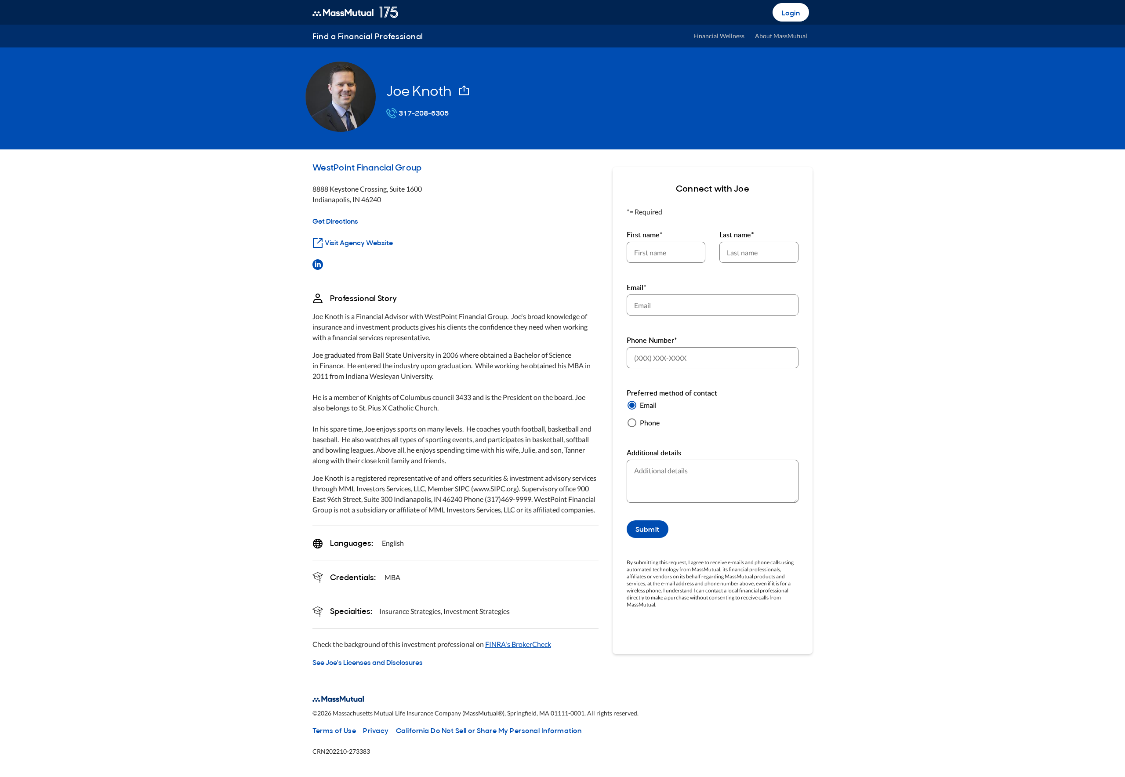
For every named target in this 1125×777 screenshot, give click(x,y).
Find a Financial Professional (367, 36)
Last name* (736, 235)
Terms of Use (334, 730)
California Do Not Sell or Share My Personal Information (489, 730)
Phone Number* (652, 340)
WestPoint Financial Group (366, 166)
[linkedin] (317, 263)
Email (648, 405)
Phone (650, 422)
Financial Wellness (718, 36)
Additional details (654, 452)
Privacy (376, 730)
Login (791, 12)
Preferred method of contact (672, 393)
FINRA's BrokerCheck (518, 644)
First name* (645, 235)
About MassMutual (781, 36)
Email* (636, 287)
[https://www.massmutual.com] (355, 12)
